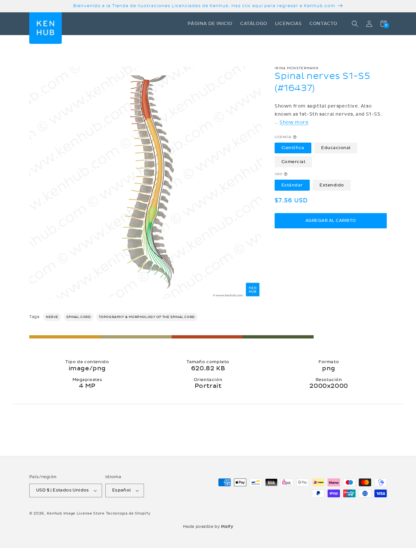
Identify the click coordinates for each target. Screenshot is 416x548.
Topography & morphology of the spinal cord (147, 317)
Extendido (331, 184)
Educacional (336, 147)
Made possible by (208, 526)
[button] (355, 24)
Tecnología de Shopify (128, 513)
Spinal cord (78, 317)
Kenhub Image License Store (76, 513)
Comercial (293, 161)
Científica (293, 147)
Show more (294, 122)
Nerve (52, 317)
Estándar (292, 184)
